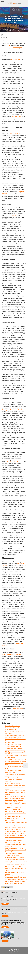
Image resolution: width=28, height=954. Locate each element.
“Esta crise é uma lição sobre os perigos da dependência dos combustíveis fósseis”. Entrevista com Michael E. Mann (15, 829)
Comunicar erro (7, 887)
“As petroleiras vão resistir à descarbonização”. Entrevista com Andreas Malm (13, 779)
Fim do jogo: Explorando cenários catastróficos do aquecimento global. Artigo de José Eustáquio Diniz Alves (14, 855)
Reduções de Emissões (13, 461)
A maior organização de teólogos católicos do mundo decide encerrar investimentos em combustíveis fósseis (16, 824)
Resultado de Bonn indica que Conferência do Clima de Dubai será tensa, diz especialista (14, 727)
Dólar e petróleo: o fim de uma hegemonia (15, 759)
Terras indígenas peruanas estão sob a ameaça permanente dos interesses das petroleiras (15, 792)
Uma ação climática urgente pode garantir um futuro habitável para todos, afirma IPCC (15, 763)
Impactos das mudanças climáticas (14, 848)
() (11, 654)
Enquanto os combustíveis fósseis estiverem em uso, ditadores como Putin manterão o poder (15, 818)
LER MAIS (5, 903)
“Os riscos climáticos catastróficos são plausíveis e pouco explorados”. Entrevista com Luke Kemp (16, 861)
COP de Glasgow (12, 215)
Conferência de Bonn (16, 59)
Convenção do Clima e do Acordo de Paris (13, 409)
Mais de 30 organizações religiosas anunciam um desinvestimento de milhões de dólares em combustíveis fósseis (15, 813)
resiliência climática (18, 708)
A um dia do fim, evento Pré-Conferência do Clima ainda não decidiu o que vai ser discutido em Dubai (15, 740)
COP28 (9, 45)
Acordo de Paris (17, 47)
